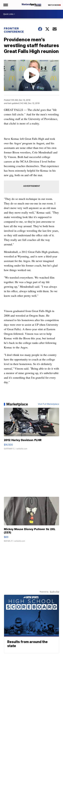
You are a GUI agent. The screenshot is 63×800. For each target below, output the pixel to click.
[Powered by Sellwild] (54, 592)
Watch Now (53, 5)
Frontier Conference (14, 30)
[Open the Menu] (5, 5)
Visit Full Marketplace (48, 404)
